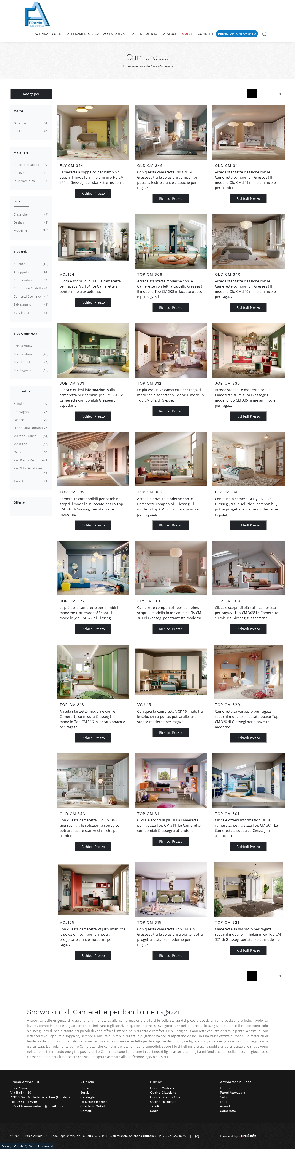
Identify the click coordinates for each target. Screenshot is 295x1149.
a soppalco (30, 272)
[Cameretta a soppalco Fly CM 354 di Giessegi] (93, 132)
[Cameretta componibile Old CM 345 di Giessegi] (171, 132)
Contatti (205, 34)
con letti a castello (30, 288)
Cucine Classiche (163, 1092)
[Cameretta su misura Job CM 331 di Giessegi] (93, 350)
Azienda (41, 34)
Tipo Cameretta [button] (25, 333)
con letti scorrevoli (30, 296)
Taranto (30, 481)
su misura (30, 312)
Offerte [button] (19, 502)
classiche (30, 214)
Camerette (166, 66)
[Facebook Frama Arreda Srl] (191, 1136)
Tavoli (154, 1106)
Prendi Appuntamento (237, 34)
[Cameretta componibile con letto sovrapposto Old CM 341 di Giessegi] (248, 132)
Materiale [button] (21, 152)
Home (126, 66)
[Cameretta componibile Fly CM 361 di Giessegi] (171, 568)
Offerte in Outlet (92, 1106)
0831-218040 (27, 1101)
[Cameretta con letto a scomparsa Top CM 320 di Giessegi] (248, 672)
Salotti (225, 1097)
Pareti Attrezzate (233, 1092)
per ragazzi (30, 370)
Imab (30, 131)
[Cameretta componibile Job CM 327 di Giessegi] (93, 568)
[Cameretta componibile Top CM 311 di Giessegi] (171, 780)
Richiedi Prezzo (93, 193)
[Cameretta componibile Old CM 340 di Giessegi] (248, 241)
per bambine (30, 346)
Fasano (30, 420)
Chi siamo (87, 1088)
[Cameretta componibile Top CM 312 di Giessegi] (171, 350)
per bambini (30, 354)
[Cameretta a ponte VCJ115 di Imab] (171, 672)
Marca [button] (18, 111)
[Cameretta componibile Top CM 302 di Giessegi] (93, 459)
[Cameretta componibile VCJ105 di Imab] (93, 889)
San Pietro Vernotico (30, 460)
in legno (30, 173)
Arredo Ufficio (144, 34)
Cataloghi (169, 34)
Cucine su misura (163, 1101)
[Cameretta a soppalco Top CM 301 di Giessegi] (248, 780)
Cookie (19, 1146)
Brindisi (30, 404)
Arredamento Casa (83, 34)
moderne (30, 230)
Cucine (57, 34)
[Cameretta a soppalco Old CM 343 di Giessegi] (93, 780)
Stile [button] (17, 202)
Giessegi (30, 123)
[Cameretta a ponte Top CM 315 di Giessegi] (171, 889)
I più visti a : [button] (23, 391)
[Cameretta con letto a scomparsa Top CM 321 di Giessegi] (248, 889)
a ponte (30, 264)
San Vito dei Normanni (31, 470)
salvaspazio (30, 304)
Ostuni (30, 452)
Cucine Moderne (162, 1088)
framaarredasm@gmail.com (42, 1106)
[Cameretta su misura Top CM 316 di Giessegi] (93, 672)
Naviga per (31, 94)
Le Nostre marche (94, 1101)
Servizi (85, 1092)
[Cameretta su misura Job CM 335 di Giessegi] (248, 350)
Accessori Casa (116, 34)
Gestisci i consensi (41, 1146)
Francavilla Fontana (30, 428)
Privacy (6, 1146)
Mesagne (30, 444)
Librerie (226, 1088)
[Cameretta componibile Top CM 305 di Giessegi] (171, 459)
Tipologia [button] (21, 252)
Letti (223, 1101)
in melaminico (30, 181)
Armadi (225, 1106)
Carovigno (30, 412)
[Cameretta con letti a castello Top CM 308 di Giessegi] (171, 241)
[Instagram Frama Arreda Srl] (196, 1136)
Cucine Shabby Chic (165, 1097)
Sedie (154, 1110)
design (30, 222)
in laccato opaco (30, 165)
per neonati (30, 362)
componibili (30, 280)
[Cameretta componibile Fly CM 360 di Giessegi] (248, 459)
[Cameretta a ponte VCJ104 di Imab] (93, 241)
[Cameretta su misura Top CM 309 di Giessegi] (248, 568)
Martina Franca (30, 436)
